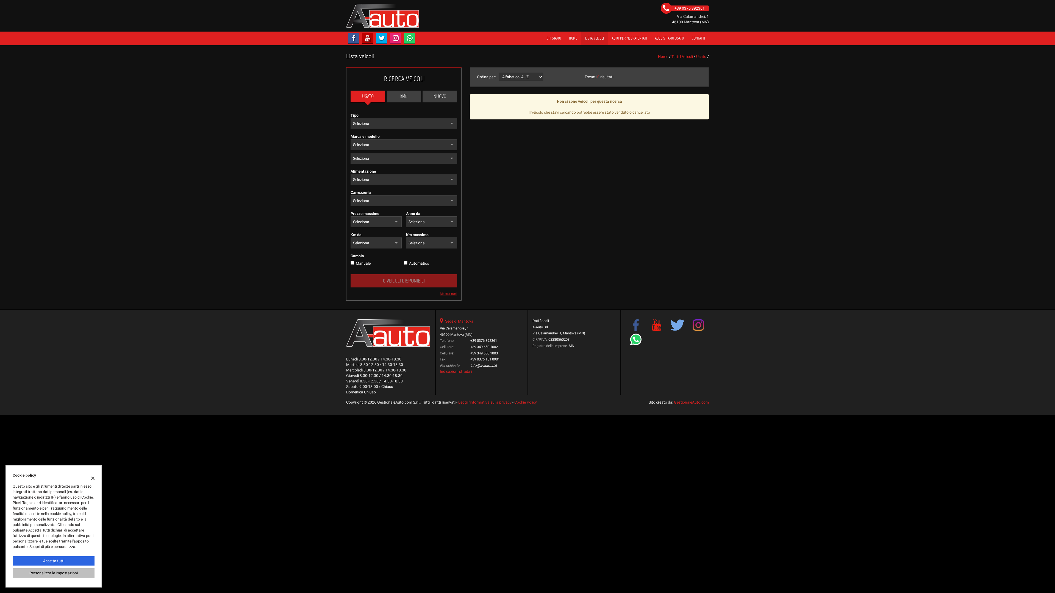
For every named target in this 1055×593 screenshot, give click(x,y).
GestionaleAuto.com (691, 402)
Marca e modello (365, 136)
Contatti (698, 38)
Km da (356, 235)
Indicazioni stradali (456, 371)
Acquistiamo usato (669, 38)
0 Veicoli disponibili (404, 280)
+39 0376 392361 (483, 341)
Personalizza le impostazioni (53, 573)
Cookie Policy (525, 402)
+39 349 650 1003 (484, 353)
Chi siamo (554, 38)
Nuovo (440, 96)
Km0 (403, 96)
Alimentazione (363, 171)
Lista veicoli (594, 38)
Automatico (419, 263)
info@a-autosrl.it (483, 365)
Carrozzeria (361, 192)
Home (573, 38)
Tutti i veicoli (682, 56)
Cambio (357, 256)
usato (701, 56)
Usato (368, 96)
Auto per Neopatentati (629, 38)
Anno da (413, 213)
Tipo (355, 115)
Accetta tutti (53, 561)
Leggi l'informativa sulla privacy (485, 402)
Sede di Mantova (459, 321)
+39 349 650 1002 (484, 347)
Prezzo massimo (365, 213)
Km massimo (417, 235)
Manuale (363, 263)
